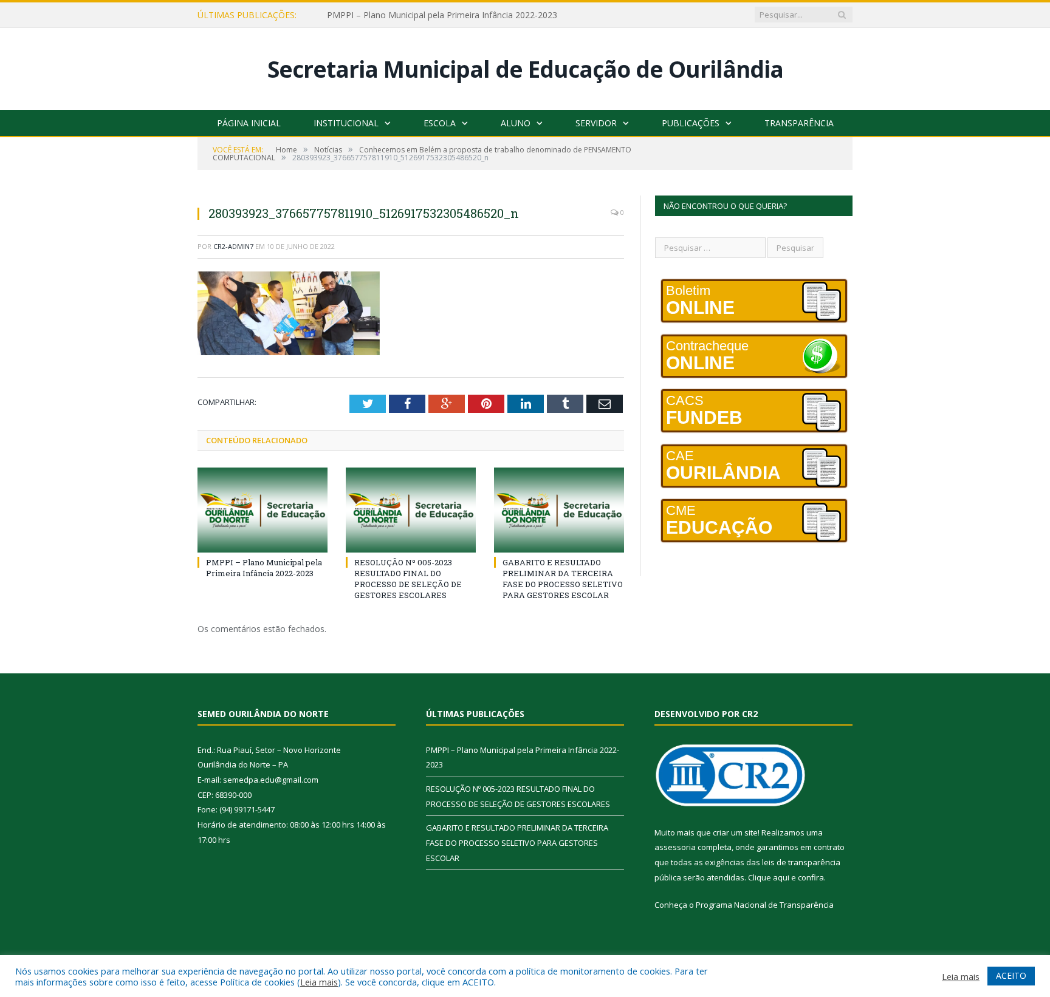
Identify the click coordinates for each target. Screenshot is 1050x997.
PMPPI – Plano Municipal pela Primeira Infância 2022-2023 (442, 15)
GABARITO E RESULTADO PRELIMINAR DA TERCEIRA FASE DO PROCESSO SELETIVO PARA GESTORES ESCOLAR (563, 579)
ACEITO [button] (1011, 975)
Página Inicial (249, 123)
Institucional (346, 123)
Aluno (515, 123)
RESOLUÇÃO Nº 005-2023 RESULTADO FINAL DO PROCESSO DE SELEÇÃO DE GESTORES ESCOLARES (408, 579)
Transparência (799, 123)
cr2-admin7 (233, 246)
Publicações (690, 123)
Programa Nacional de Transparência (765, 904)
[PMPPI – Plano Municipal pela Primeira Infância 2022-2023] (262, 510)
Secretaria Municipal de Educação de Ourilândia (525, 68)
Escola (440, 123)
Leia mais (319, 982)
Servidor (596, 123)
